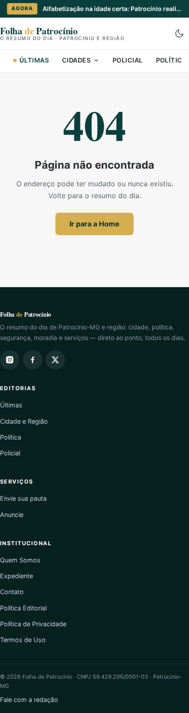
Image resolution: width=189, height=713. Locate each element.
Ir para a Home (94, 223)
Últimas (34, 60)
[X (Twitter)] (55, 359)
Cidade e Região (24, 421)
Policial (127, 60)
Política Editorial (23, 608)
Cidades (76, 60)
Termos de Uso (23, 639)
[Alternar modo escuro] (179, 33)
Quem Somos (20, 560)
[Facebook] (32, 359)
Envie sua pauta (23, 498)
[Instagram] (9, 359)
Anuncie (11, 514)
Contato (12, 591)
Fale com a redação (29, 699)
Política (10, 437)
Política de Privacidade (33, 624)
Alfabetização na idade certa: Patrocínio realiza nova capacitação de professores (112, 8)
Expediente (16, 576)
